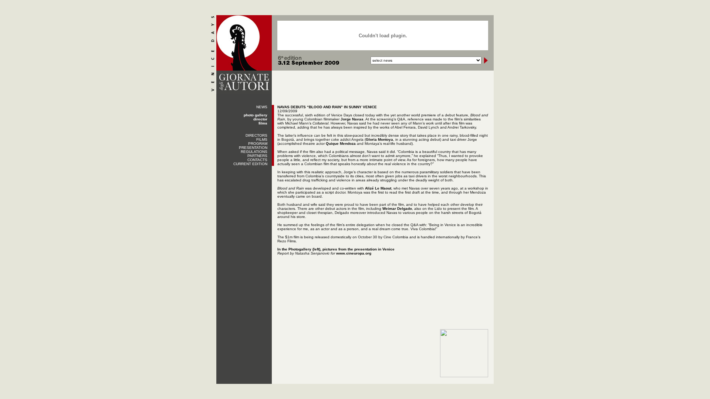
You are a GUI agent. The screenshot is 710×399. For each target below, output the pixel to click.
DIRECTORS (256, 135)
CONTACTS (257, 160)
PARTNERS (257, 156)
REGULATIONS (254, 152)
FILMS (261, 139)
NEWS (261, 107)
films (262, 123)
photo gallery (255, 115)
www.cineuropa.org (353, 253)
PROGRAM (257, 143)
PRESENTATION (253, 148)
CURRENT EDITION (250, 164)
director (260, 119)
